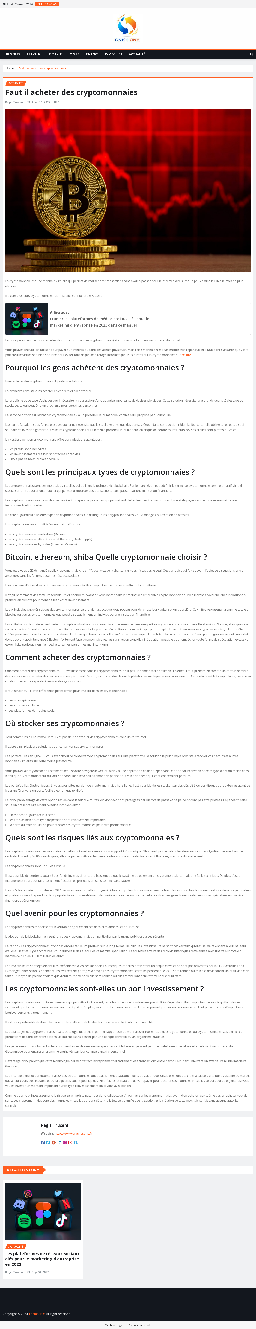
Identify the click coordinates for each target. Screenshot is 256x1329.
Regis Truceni (14, 102)
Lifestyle (54, 54)
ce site (186, 355)
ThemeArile (36, 1314)
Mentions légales (115, 1325)
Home (10, 68)
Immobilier (113, 54)
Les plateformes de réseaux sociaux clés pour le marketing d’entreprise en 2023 (42, 1259)
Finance (92, 54)
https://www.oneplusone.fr (73, 1133)
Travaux (34, 54)
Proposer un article (139, 1325)
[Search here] (251, 54)
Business (13, 54)
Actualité (137, 54)
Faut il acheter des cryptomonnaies (42, 68)
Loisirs (73, 54)
